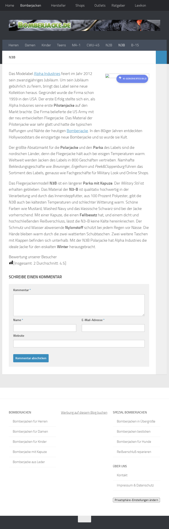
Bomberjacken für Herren (30, 421)
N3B (121, 45)
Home (9, 5)
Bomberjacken (30, 5)
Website (18, 336)
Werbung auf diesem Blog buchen (84, 413)
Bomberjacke (77, 130)
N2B (109, 45)
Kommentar (22, 290)
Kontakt (122, 475)
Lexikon (140, 5)
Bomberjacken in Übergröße (136, 421)
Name (18, 320)
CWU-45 (93, 45)
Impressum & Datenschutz (135, 485)
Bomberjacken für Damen (30, 432)
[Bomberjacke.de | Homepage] (84, 25)
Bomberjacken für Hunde (134, 442)
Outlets (99, 5)
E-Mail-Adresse (93, 320)
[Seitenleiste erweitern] (161, 57)
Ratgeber (118, 5)
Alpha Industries (47, 73)
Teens (61, 45)
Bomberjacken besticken (134, 432)
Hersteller (58, 5)
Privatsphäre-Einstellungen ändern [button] (136, 500)
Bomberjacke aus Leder (29, 462)
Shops (79, 5)
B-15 (135, 45)
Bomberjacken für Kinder (30, 442)
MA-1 (76, 45)
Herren (14, 45)
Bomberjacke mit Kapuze (30, 452)
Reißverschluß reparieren (134, 452)
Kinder (46, 45)
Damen (30, 45)
